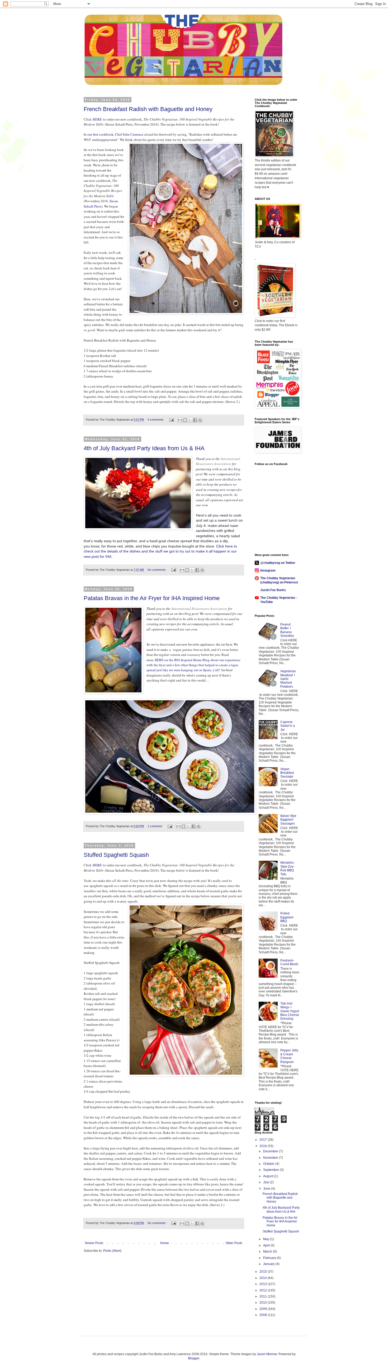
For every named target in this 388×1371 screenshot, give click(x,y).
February (270, 1258)
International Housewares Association (218, 461)
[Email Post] (171, 419)
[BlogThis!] (185, 420)
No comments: (157, 569)
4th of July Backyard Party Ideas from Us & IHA (144, 448)
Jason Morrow (267, 1354)
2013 (263, 1284)
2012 (263, 1290)
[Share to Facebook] (195, 420)
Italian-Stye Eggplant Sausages (288, 819)
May (266, 1239)
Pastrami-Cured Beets (289, 962)
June (267, 1188)
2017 (263, 1140)
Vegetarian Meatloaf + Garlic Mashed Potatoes (288, 678)
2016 (263, 1146)
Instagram (268, 570)
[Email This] (180, 420)
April (267, 1245)
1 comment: (155, 826)
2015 (263, 1271)
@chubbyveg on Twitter (277, 563)
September (271, 1170)
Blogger (193, 1358)
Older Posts (234, 1243)
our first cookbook (100, 134)
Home (164, 1243)
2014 (263, 1278)
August (268, 1176)
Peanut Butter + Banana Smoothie (287, 630)
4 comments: (156, 419)
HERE (97, 119)
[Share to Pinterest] (200, 420)
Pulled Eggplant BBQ (286, 917)
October (269, 1164)
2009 (263, 1309)
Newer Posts (94, 1243)
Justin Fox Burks (273, 590)
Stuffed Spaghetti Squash (116, 855)
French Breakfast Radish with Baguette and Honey (148, 109)
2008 (263, 1315)
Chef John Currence (129, 134)
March (268, 1251)
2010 (263, 1302)
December (271, 1151)
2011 (263, 1296)
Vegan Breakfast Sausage (287, 773)
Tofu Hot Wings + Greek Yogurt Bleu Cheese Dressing (289, 1011)
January (269, 1264)
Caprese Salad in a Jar (287, 725)
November (271, 1158)
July (266, 1182)
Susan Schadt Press (101, 203)
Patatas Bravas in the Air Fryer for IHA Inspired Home (152, 598)
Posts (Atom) (112, 1251)
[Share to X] (190, 420)
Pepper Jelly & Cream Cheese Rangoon (289, 1056)
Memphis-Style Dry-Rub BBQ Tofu (287, 868)
